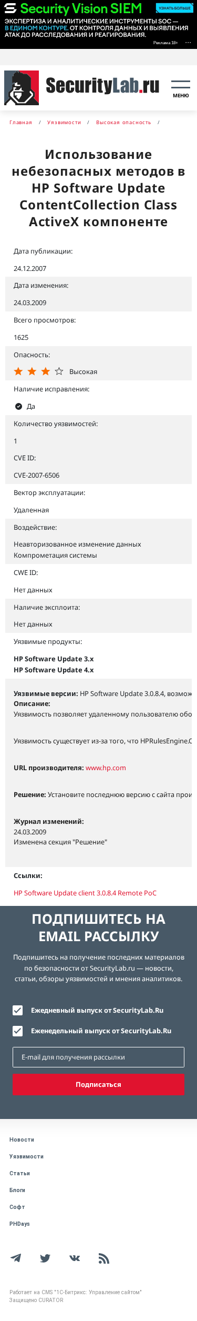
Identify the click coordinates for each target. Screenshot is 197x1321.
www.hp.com (106, 767)
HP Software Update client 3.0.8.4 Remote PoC (85, 893)
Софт (17, 1207)
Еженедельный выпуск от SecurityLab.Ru (101, 1030)
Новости (21, 1139)
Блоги (17, 1190)
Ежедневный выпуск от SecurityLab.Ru (97, 1010)
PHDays (19, 1224)
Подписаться (98, 1084)
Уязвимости (26, 1156)
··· (188, 42)
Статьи (19, 1173)
